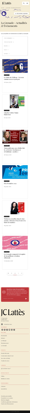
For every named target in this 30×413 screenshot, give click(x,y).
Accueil (2, 8)
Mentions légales (5, 400)
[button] (21, 13)
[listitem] (2, 330)
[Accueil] (7, 3)
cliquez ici (18, 295)
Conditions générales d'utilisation (9, 402)
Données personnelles (6, 396)
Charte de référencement (7, 404)
